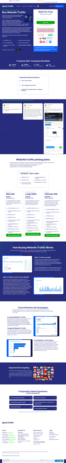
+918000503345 (11, 440)
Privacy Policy (51, 437)
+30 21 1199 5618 (12, 435)
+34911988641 (11, 434)
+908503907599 (11, 442)
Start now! (45, 22)
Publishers (31, 6)
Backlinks (35, 438)
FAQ (26, 6)
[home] (8, 6)
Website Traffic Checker (38, 433)
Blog (34, 6)
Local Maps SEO (36, 439)
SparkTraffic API (36, 443)
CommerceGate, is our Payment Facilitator (24, 441)
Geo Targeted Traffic (37, 435)
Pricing (23, 6)
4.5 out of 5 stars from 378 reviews (50, 2)
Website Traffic (36, 436)
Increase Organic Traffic (38, 432)
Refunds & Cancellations (54, 439)
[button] (18, 6)
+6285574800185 (12, 439)
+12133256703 (10, 432)
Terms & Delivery (52, 436)
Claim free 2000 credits (14, 235)
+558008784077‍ (12, 437)
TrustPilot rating (52, 65)
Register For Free (59, 6)
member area (51, 6)
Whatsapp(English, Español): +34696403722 (23, 436)
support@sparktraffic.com (13, 371)
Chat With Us (20, 432)
